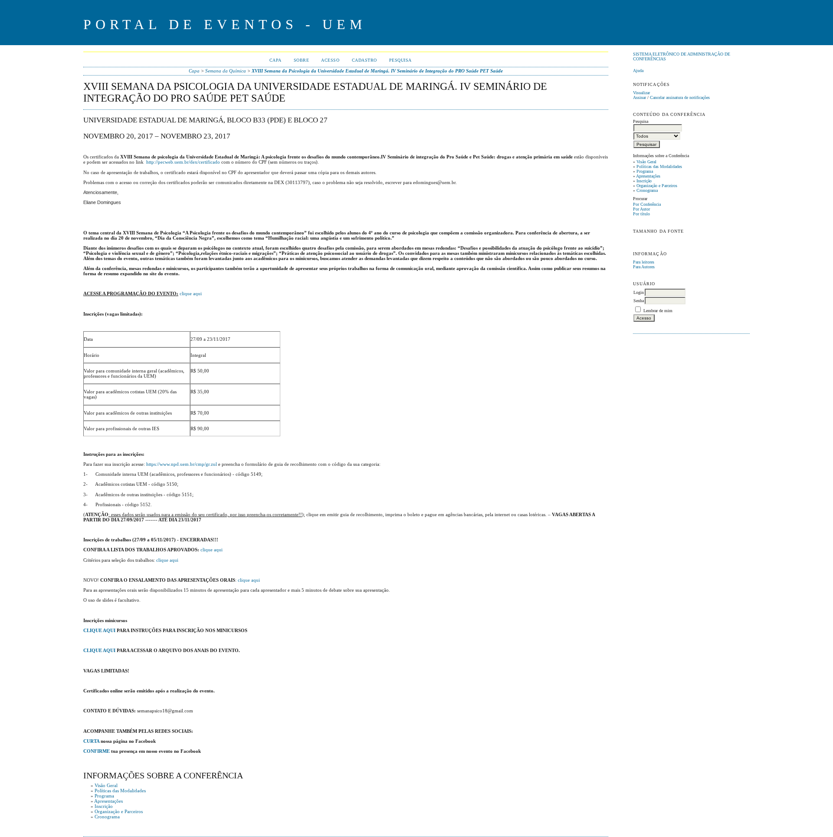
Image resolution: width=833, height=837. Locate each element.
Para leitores (643, 262)
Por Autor (641, 209)
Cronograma (647, 190)
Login (638, 292)
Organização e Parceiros (656, 185)
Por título (641, 213)
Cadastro (364, 60)
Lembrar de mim (657, 310)
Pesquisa (400, 60)
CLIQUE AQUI (99, 630)
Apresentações (648, 176)
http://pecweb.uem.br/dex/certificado (183, 162)
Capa (275, 60)
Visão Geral (646, 161)
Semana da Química (225, 70)
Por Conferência (647, 204)
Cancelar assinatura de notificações (680, 97)
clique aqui (191, 293)
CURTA (91, 741)
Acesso (330, 60)
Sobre (301, 60)
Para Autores (644, 266)
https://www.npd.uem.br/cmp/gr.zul (181, 464)
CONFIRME (96, 751)
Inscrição (644, 180)
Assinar (639, 97)
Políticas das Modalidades (659, 166)
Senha (638, 300)
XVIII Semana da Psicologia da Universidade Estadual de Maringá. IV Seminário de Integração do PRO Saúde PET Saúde (377, 70)
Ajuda (638, 70)
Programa (644, 171)
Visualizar (641, 92)
